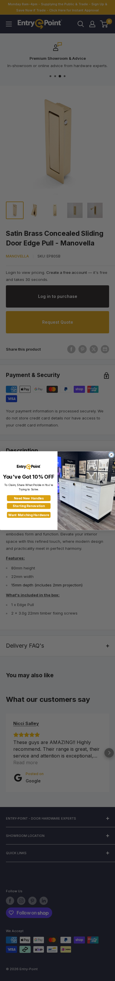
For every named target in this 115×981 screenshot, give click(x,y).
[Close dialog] (111, 454)
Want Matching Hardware (28, 515)
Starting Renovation (29, 506)
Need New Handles (29, 498)
